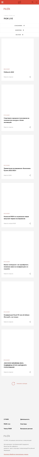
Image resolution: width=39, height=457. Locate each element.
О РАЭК (6, 419)
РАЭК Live (7, 424)
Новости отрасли (8, 77)
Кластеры (23, 424)
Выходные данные (26, 428)
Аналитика (18, 30)
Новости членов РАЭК (10, 223)
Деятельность (24, 419)
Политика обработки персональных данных (16, 454)
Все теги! (18, 34)
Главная (6, 15)
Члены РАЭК (8, 428)
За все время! (18, 25)
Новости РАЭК (8, 175)
